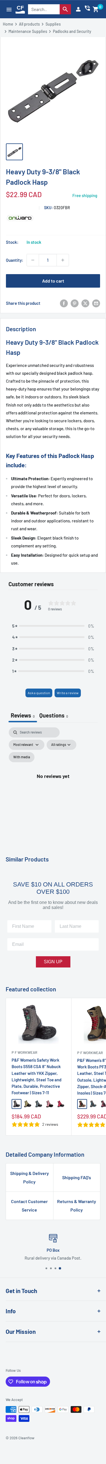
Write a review (68, 693)
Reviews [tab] (23, 715)
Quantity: (14, 260)
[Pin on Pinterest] (75, 303)
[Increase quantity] (63, 260)
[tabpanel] (53, 782)
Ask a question (39, 693)
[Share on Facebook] (64, 303)
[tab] (53, 716)
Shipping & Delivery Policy (29, 1177)
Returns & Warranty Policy (76, 1205)
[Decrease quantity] (33, 260)
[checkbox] (21, 757)
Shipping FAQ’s (76, 1177)
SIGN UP (53, 961)
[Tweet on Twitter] (85, 303)
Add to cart (53, 280)
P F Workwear (24, 1052)
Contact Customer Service (29, 1205)
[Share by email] (96, 303)
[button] (95, 9)
